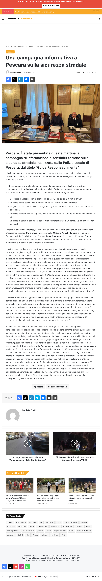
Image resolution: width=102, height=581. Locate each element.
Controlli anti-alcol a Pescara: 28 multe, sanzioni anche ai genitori (40, 12)
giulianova (22, 526)
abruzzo (10, 522)
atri (41, 522)
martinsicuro (55, 526)
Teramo (35, 535)
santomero (10, 535)
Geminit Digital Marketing (47, 577)
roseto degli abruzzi (84, 531)
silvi (27, 535)
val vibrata (54, 535)
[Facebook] (8, 79)
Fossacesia (11, 526)
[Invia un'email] (20, 72)
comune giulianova (70, 522)
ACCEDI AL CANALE (51, 6)
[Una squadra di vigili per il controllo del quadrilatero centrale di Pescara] (51, 485)
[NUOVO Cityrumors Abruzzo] (20, 18)
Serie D (20, 535)
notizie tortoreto (28, 531)
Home (9, 46)
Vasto (64, 535)
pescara (39, 386)
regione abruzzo (60, 531)
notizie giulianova (13, 531)
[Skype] (37, 397)
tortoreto (44, 535)
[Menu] (3, 19)
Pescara (17, 46)
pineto (49, 531)
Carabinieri (49, 522)
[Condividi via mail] (49, 397)
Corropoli (84, 522)
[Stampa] (32, 79)
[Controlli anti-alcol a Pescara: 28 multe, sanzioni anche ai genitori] (82, 485)
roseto (71, 531)
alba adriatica (21, 522)
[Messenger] (26, 79)
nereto (88, 526)
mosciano (79, 526)
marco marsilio (42, 526)
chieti (59, 522)
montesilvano (67, 526)
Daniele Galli (14, 72)
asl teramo (32, 522)
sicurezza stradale (58, 386)
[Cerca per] (99, 19)
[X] (14, 79)
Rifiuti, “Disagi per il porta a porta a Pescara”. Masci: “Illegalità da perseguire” (17, 498)
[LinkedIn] (20, 79)
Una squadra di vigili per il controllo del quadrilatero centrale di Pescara (48, 498)
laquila (31, 526)
